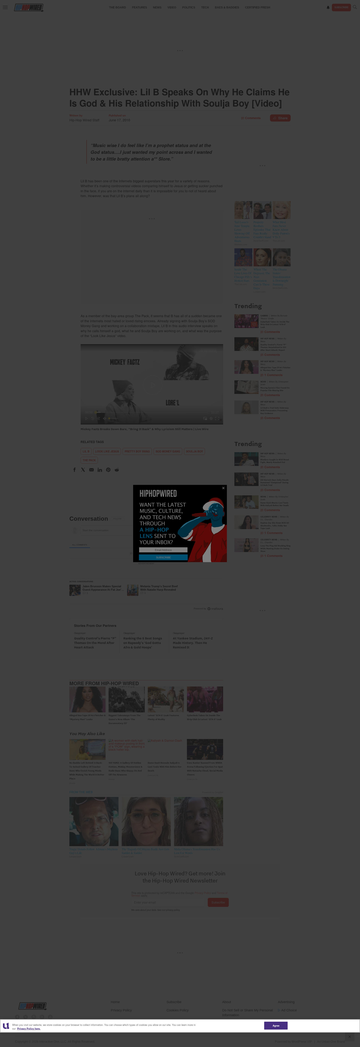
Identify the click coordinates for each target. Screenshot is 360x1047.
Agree (276, 1025)
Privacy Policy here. (28, 1028)
